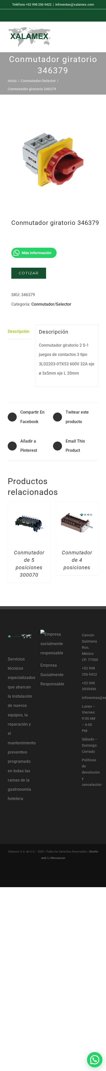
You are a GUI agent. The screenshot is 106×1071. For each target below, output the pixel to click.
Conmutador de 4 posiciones (77, 559)
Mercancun (58, 858)
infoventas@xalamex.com (74, 4)
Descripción (18, 331)
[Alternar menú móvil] (96, 36)
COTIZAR (29, 273)
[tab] (19, 331)
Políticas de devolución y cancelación (90, 772)
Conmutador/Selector (51, 304)
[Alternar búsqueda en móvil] (87, 36)
